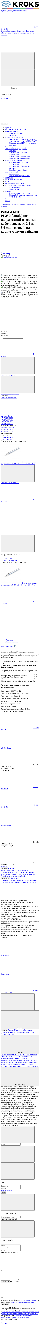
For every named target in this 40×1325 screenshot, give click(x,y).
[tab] (9, 640)
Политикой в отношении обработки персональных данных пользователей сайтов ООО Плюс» (20, 1313)
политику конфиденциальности (22, 1302)
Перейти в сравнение (10, 394)
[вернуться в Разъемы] (17, 122)
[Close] (18, 543)
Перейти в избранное (10, 375)
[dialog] (20, 586)
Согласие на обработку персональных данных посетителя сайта (16, 1316)
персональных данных (29, 1300)
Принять (4, 1323)
